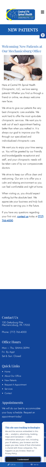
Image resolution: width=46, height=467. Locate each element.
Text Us (35, 464)
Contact (8, 393)
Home (7, 371)
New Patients (10, 380)
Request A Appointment (15, 384)
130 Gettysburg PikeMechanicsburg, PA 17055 (16, 323)
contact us (22, 216)
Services (9, 389)
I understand (23, 459)
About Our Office (13, 376)
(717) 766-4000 (18, 332)
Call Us (12, 464)
